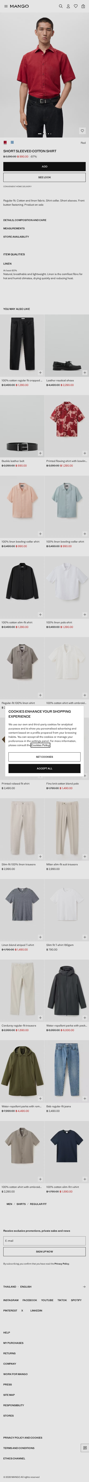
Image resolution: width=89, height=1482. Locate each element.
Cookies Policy (40, 745)
